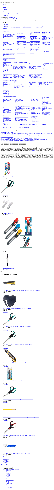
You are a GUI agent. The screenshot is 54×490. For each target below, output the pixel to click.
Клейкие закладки (33, 68)
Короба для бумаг (34, 34)
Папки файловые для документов (35, 119)
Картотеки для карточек (20, 119)
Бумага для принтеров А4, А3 (35, 77)
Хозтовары (5, 124)
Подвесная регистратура (45, 107)
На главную (5, 459)
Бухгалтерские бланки (48, 67)
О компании (8, 470)
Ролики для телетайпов (5, 70)
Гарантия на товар (10, 480)
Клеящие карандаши (21, 50)
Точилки (5, 92)
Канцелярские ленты (21, 37)
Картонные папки (7, 99)
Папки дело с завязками (8, 101)
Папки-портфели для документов (8, 108)
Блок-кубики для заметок (34, 65)
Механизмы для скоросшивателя (7, 120)
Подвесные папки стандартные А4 (46, 111)
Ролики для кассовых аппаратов (7, 65)
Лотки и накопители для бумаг (26, 138)
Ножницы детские (46, 44)
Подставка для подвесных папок (46, 114)
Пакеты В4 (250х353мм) (18, 77)
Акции (4, 4)
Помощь (5, 462)
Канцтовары (6, 31)
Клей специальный (21, 53)
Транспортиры (41, 83)
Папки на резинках (7, 100)
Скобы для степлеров (35, 41)
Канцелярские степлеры (8, 49)
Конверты (15, 74)
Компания (5, 460)
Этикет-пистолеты (17, 65)
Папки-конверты (46, 97)
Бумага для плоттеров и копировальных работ (34, 76)
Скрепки (32, 51)
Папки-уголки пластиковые (45, 102)
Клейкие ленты (20, 33)
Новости (12, 13)
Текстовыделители (7, 86)
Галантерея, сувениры (24, 127)
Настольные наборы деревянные (21, 45)
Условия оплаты (9, 477)
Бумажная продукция (5, 72)
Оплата (4, 7)
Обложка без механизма (8, 121)
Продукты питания (7, 127)
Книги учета (45, 69)
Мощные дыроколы (7, 44)
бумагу (33, 150)
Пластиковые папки (35, 107)
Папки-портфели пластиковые (7, 111)
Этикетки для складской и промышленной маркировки (19, 67)
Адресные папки (34, 101)
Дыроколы (5, 42)
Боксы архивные (19, 100)
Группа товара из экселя (20, 135)
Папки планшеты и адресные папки (35, 100)
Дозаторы (5, 26)
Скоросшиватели (7, 115)
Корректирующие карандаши (46, 39)
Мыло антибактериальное (15, 26)
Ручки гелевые (17, 82)
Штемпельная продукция (9, 34)
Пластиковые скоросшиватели (7, 117)
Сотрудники (17, 13)
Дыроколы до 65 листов (8, 43)
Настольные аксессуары (8, 54)
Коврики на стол (7, 55)
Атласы (5, 76)
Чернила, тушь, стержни (32, 83)
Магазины (8, 475)
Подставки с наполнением (9, 56)
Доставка (5, 9)
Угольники (40, 86)
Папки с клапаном (7, 102)
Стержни (31, 84)
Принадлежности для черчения (45, 82)
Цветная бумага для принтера (35, 74)
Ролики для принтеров (5, 67)
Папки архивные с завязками (21, 102)
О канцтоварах (6, 11)
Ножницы (44, 45)
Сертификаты (9, 487)
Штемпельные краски (8, 36)
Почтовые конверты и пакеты (20, 72)
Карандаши (5, 88)
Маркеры (5, 82)
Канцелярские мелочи (35, 49)
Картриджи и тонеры (23, 124)
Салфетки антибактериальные (27, 26)
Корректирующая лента (47, 37)
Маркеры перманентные (6, 84)
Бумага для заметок (33, 63)
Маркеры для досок (7, 85)
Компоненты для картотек (21, 120)
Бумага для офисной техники (35, 72)
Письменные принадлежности (10, 80)
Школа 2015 (44, 124)
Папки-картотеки (7, 112)
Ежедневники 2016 (33, 124)
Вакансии (22, 13)
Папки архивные (19, 99)
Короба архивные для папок (21, 101)
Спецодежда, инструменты (35, 125)
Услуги (7, 481)
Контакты (5, 15)
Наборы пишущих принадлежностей (18, 84)
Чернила (31, 86)
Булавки (32, 53)
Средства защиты (5, 29)
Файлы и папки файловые (34, 117)
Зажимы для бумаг (34, 50)
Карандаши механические (6, 91)
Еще (4, 123)
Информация (6, 461)
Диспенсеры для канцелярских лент (21, 35)
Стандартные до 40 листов (9, 53)
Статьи (7, 482)
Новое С (27, 135)
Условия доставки (10, 478)
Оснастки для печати (8, 35)
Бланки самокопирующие (47, 66)
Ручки (15, 81)
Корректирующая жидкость (46, 35)
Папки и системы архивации (9, 96)
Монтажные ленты (21, 38)
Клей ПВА (19, 51)
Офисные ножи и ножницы (46, 43)
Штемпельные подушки (8, 37)
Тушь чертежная (32, 85)
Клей (18, 49)
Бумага (4, 60)
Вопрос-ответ (9, 483)
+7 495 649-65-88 (11, 17)
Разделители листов (35, 113)
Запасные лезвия (46, 46)
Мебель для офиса (46, 125)
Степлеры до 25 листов (8, 51)
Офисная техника (23, 125)
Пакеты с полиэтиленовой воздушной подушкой (19, 76)
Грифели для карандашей (6, 94)
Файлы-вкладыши (35, 121)
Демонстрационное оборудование (11, 125)
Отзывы (7, 486)
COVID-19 (5, 24)
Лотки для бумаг (46, 51)
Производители (9, 484)
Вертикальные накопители (33, 36)
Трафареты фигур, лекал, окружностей (44, 85)
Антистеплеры (6, 50)
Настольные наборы (21, 41)
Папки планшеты (35, 102)
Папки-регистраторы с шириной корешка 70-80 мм (22, 109)
